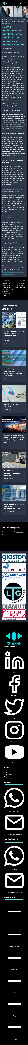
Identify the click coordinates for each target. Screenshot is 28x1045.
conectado (19, 532)
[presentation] (14, 320)
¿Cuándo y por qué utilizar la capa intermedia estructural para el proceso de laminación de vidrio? (7, 288)
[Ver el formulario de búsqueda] (20, 3)
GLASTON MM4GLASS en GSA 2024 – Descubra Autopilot (13, 473)
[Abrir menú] (24, 3)
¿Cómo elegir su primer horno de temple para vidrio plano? (20, 285)
